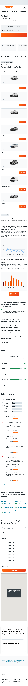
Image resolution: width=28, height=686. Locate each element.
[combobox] (6, 18)
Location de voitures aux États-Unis (17, 659)
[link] (14, 294)
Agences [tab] (5, 638)
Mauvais (6, 411)
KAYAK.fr (3, 659)
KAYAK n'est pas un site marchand (10, 677)
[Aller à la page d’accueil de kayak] (9, 7)
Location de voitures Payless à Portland (13, 661)
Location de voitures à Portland (19, 660)
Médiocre (6, 409)
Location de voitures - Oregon (6, 660)
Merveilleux (7, 402)
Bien (5, 405)
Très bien (6, 403)
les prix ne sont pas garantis (7, 672)
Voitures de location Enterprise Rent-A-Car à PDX (20, 509)
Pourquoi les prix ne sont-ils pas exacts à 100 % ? (13, 682)
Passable (6, 408)
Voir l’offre (23, 88)
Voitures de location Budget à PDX (21, 500)
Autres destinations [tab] (13, 638)
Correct (6, 406)
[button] (2, 7)
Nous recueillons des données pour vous (11, 679)
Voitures (8, 659)
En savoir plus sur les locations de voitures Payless (12, 648)
